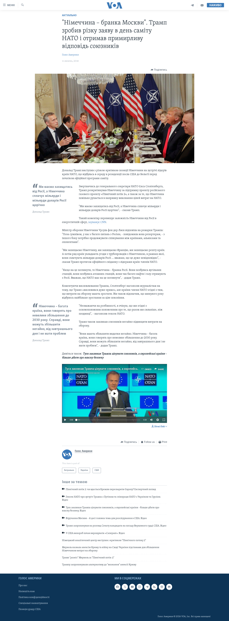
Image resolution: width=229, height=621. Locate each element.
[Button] (159, 70)
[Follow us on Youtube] (132, 587)
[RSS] (154, 587)
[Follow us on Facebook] (117, 587)
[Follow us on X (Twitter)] (125, 587)
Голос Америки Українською (84, 373)
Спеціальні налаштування (33, 603)
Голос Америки (70, 55)
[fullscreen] (164, 420)
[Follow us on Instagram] (140, 587)
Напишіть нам (27, 591)
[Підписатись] (169, 587)
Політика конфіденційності (34, 597)
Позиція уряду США (30, 609)
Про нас (23, 585)
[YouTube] (202, 5)
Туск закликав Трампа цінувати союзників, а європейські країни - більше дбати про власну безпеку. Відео (134, 369)
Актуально (69, 15)
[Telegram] (192, 5)
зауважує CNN (97, 222)
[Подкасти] (162, 587)
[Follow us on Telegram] (147, 587)
